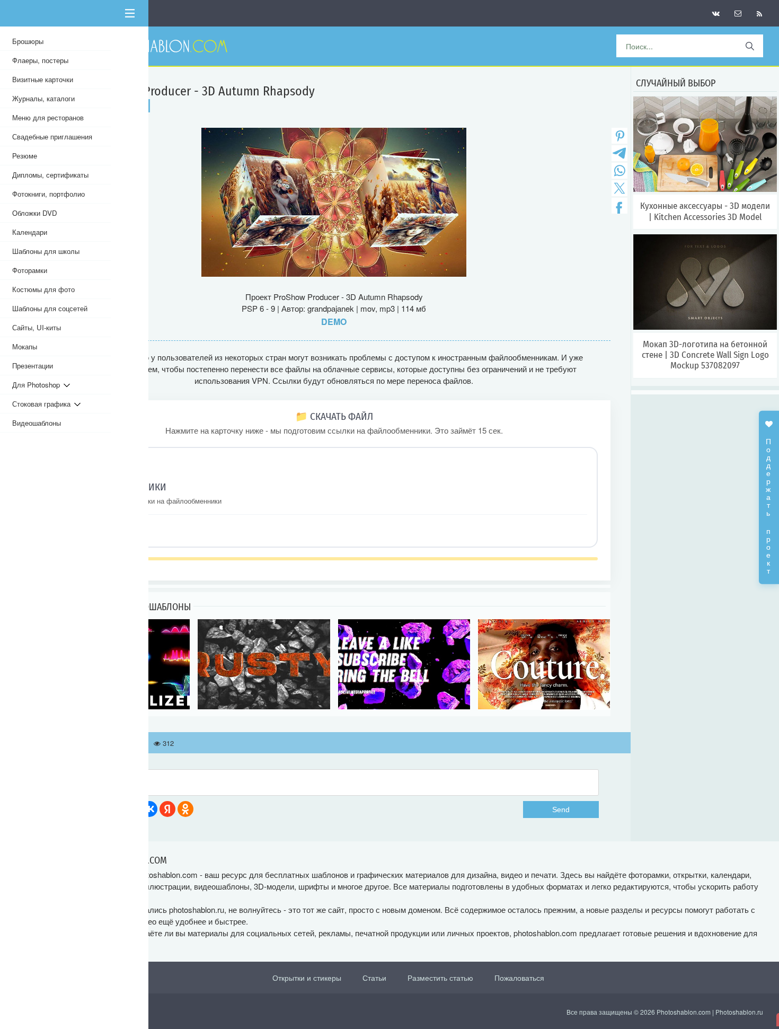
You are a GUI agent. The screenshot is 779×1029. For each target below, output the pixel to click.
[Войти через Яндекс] (167, 809)
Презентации (32, 365)
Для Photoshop (38, 385)
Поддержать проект (769, 500)
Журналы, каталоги (43, 98)
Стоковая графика (43, 404)
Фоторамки (29, 270)
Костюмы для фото (43, 289)
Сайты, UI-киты (36, 327)
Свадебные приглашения (52, 136)
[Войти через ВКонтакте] (149, 809)
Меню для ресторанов (48, 117)
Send (561, 809)
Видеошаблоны (36, 423)
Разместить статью (440, 977)
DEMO (334, 321)
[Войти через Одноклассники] (185, 809)
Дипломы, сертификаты (50, 175)
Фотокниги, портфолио (48, 194)
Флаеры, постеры (40, 60)
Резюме (24, 156)
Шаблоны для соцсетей (49, 308)
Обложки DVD (34, 213)
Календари (29, 232)
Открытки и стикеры (306, 977)
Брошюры (27, 41)
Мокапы (24, 346)
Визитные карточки (42, 79)
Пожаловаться (519, 977)
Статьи (374, 977)
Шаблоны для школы (45, 251)
